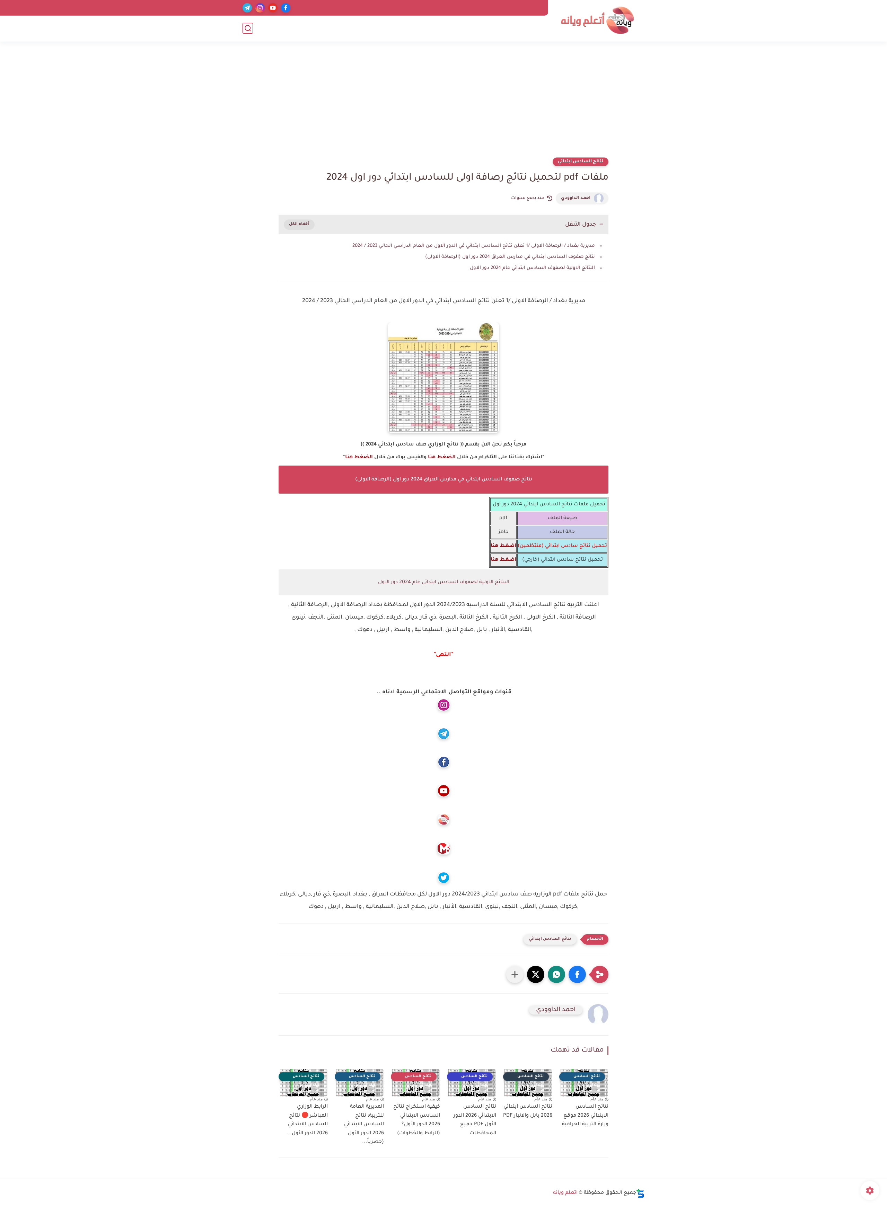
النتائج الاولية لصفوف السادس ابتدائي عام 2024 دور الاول (532, 268)
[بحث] (248, 28)
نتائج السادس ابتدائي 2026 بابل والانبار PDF (527, 1111)
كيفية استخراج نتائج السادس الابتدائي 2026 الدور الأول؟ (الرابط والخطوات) (416, 1120)
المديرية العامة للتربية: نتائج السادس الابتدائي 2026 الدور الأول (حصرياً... (364, 1124)
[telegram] (247, 7)
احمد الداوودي (575, 198)
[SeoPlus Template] (640, 1193)
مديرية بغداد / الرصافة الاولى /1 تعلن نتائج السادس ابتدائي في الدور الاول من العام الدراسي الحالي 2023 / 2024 (473, 246)
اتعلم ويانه (565, 1193)
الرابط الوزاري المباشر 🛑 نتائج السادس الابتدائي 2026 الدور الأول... (307, 1120)
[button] (577, 974)
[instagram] (260, 7)
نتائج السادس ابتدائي (580, 161)
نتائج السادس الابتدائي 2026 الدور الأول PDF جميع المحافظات (475, 1120)
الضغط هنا (442, 457)
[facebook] (285, 7)
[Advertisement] (443, 103)
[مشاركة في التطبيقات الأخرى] (515, 974)
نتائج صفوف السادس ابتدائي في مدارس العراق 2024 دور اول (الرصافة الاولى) (510, 257)
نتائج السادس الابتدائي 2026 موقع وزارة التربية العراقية (585, 1115)
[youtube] (273, 7)
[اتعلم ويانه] (597, 20)
